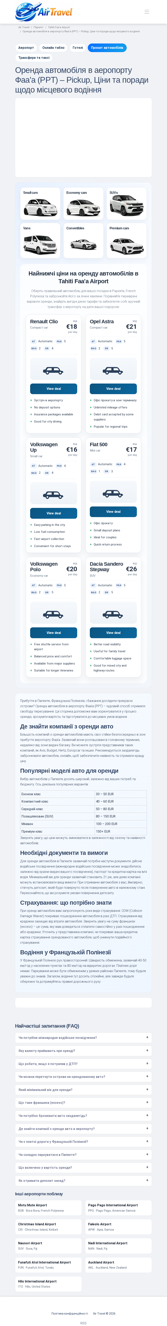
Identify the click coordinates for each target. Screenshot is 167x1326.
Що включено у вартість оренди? (45, 1168)
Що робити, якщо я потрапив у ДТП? (48, 1064)
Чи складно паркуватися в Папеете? (48, 1155)
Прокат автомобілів (107, 48)
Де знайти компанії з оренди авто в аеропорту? (57, 1129)
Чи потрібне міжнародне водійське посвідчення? (58, 1038)
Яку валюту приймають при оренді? (47, 1051)
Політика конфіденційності (70, 1313)
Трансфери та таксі (33, 58)
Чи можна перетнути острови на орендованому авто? (62, 1077)
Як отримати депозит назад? (42, 1181)
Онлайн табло (53, 48)
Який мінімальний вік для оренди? (46, 1090)
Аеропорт (26, 48)
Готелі (78, 48)
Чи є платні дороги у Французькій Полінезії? (53, 1142)
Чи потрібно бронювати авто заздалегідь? (53, 1116)
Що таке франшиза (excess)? (42, 1103)
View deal (54, 389)
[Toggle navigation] (147, 12)
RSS (83, 1323)
